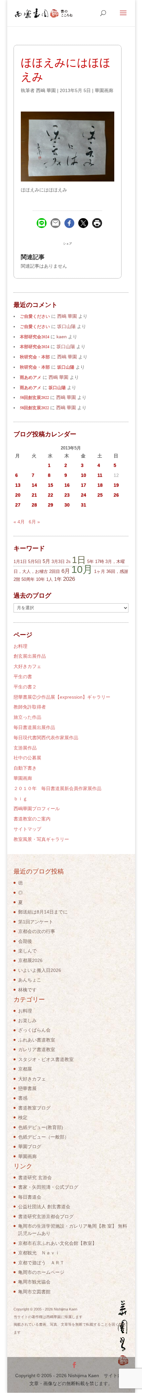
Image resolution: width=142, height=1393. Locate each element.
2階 (17, 579)
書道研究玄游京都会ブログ (46, 1216)
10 (83, 475)
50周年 (28, 579)
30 (67, 505)
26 (116, 495)
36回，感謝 (117, 571)
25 (100, 495)
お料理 (20, 646)
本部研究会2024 (34, 337)
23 (67, 495)
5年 (90, 561)
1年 (58, 579)
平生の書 (23, 676)
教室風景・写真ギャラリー (41, 839)
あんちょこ (29, 979)
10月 (82, 569)
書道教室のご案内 (32, 818)
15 (50, 485)
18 (100, 485)
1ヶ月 (99, 571)
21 (34, 495)
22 (50, 495)
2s (68, 561)
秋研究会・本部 (35, 357)
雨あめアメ (30, 377)
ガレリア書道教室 (36, 1049)
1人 (49, 579)
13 (17, 485)
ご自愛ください (35, 316)
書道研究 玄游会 (35, 1177)
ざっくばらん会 (34, 1030)
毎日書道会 (29, 1197)
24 (83, 495)
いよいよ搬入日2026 (39, 970)
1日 (79, 560)
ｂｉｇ (20, 798)
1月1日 (20, 561)
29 (50, 505)
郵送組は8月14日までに (43, 911)
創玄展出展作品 (30, 656)
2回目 (54, 571)
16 (67, 485)
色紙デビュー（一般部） (43, 1137)
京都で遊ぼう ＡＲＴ (41, 1262)
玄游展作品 (25, 747)
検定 (22, 1117)
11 (99, 475)
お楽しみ (27, 1020)
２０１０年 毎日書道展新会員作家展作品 (57, 788)
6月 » (34, 521)
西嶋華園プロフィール (37, 808)
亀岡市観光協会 (34, 1281)
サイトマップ (27, 829)
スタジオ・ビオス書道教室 (46, 1059)
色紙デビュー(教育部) (40, 1127)
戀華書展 (27, 1088)
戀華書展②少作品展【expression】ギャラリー (62, 697)
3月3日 (58, 561)
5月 (46, 561)
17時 (99, 561)
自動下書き (25, 768)
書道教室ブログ (34, 1108)
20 (17, 495)
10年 (40, 579)
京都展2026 (30, 960)
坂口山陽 (65, 367)
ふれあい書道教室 (36, 1040)
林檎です (27, 989)
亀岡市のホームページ (41, 1272)
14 (34, 485)
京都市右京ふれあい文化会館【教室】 (57, 1243)
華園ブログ (29, 1146)
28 (34, 505)
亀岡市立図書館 (34, 1291)
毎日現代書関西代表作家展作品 (46, 737)
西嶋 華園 (46, 90)
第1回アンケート (35, 921)
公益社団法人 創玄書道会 (44, 1206)
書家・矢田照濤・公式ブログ (48, 1187)
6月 (65, 571)
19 (116, 485)
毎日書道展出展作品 (34, 727)
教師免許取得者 (30, 707)
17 (83, 485)
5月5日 (34, 561)
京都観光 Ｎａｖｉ (39, 1252)
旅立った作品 (27, 717)
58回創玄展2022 (34, 397)
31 (83, 505)
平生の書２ (25, 686)
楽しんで (27, 950)
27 (17, 505)
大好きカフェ (27, 666)
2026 (69, 579)
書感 (22, 1098)
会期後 (25, 941)
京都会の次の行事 (36, 931)
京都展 (25, 1069)
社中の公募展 (27, 757)
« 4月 (19, 521)
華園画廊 (104, 90)
